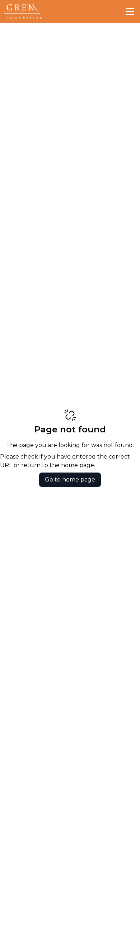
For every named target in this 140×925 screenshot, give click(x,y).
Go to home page (70, 479)
